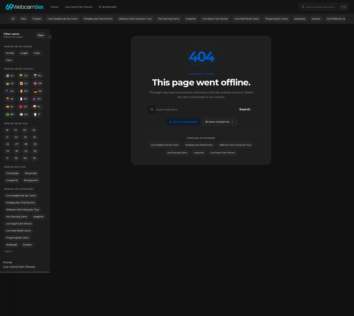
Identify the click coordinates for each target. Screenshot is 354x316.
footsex (316, 18)
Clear (41, 35)
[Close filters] (49, 37)
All (13, 18)
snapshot (191, 18)
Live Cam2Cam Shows (79, 6)
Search (244, 109)
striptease (299, 18)
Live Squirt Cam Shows (215, 18)
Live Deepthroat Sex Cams (62, 18)
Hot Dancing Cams (168, 18)
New (23, 18)
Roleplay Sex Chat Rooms (98, 18)
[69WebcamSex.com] (24, 7)
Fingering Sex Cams (276, 18)
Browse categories (217, 121)
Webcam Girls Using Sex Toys (135, 18)
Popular (37, 18)
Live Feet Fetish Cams (246, 18)
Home (54, 6)
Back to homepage (185, 121)
